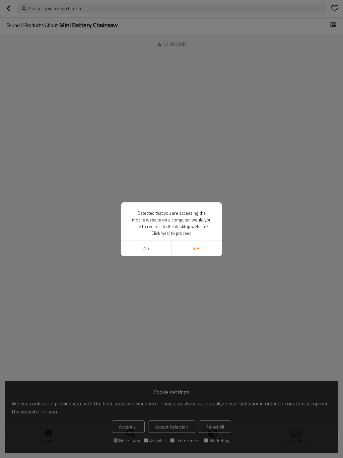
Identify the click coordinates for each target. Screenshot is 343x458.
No (146, 248)
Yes (197, 248)
